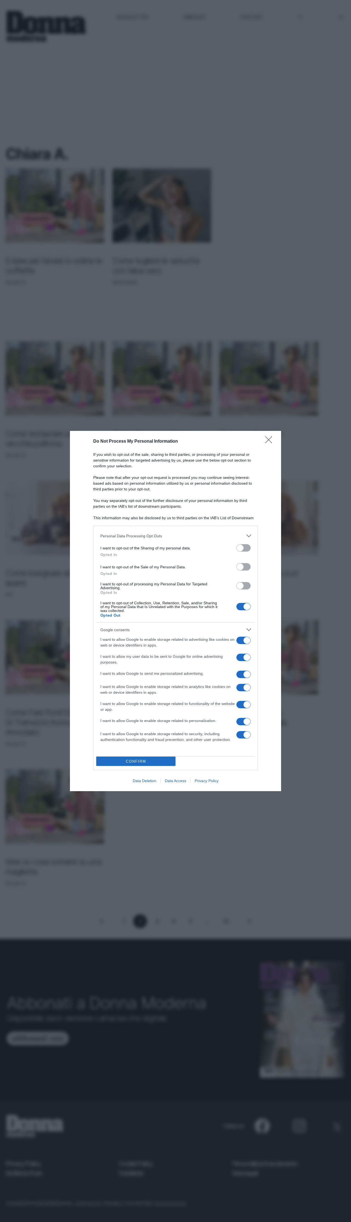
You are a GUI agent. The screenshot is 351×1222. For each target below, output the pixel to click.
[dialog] (175, 611)
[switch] (243, 548)
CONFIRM (136, 761)
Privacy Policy (207, 781)
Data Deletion (144, 781)
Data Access (175, 781)
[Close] (270, 441)
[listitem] (175, 536)
